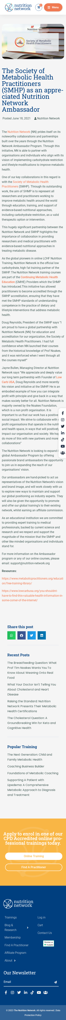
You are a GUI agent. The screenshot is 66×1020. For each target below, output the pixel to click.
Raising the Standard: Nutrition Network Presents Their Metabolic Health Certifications (31, 706)
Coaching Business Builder (25, 766)
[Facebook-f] (6, 992)
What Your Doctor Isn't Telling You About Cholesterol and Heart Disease (31, 689)
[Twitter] (19, 992)
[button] (53, 7)
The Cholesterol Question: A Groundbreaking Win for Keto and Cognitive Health (31, 723)
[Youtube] (39, 992)
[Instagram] (12, 992)
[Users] (45, 992)
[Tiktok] (32, 992)
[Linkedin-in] (25, 992)
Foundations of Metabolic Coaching (32, 773)
